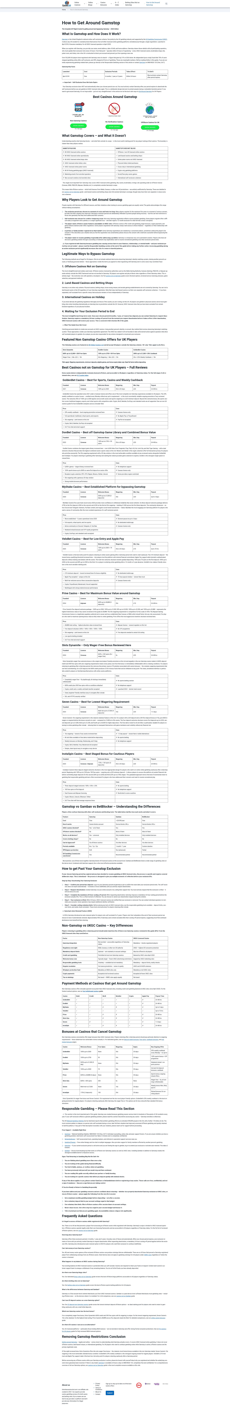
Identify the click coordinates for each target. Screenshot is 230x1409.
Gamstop (65, 39)
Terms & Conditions (98, 1388)
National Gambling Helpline (75, 1121)
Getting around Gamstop (69, 1342)
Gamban (67, 1151)
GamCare (142, 62)
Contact (97, 1394)
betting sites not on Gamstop (76, 1285)
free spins (143, 1039)
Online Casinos (77, 4)
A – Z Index (117, 4)
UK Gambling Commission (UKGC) (156, 39)
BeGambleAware (70, 1139)
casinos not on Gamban (123, 1296)
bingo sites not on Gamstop (82, 1277)
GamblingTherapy (70, 1142)
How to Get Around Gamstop (153, 4)
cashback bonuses (152, 1039)
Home (64, 10)
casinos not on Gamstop (72, 192)
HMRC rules (148, 1255)
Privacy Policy (97, 1384)
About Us (98, 1392)
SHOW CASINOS (78, 126)
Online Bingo (90, 4)
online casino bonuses (158, 1318)
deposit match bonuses (131, 1039)
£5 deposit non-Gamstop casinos (77, 1304)
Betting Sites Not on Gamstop (132, 4)
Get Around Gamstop (145, 91)
